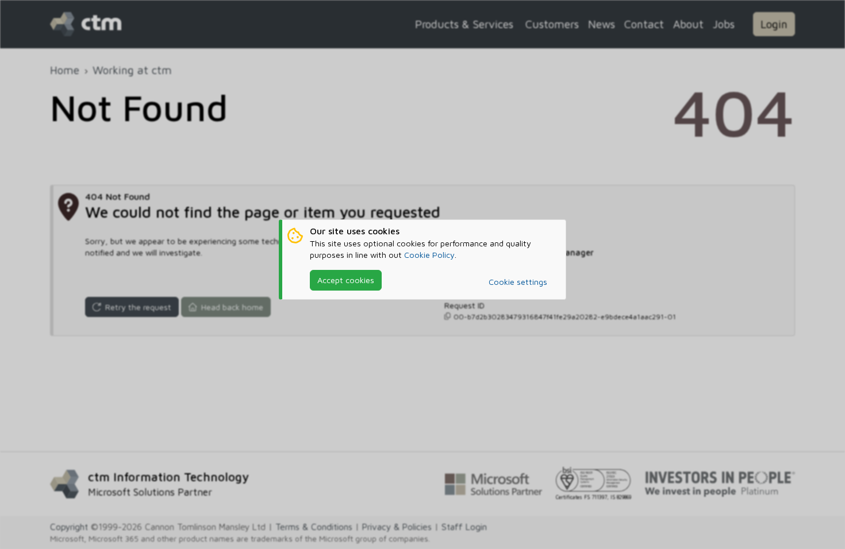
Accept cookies (345, 280)
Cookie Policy (429, 255)
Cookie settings (518, 282)
